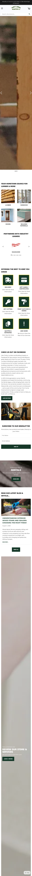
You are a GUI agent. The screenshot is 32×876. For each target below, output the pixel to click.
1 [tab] (11, 255)
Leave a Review (8, 759)
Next (31, 93)
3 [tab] (14, 255)
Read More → (5, 542)
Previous (1, 93)
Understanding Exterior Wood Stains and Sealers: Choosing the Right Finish (14, 520)
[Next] (29, 246)
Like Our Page (7, 398)
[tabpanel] (16, 246)
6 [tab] (19, 255)
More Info (16, 479)
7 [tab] (20, 255)
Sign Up (16, 446)
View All (16, 549)
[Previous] (3, 246)
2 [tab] (12, 255)
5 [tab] (17, 255)
